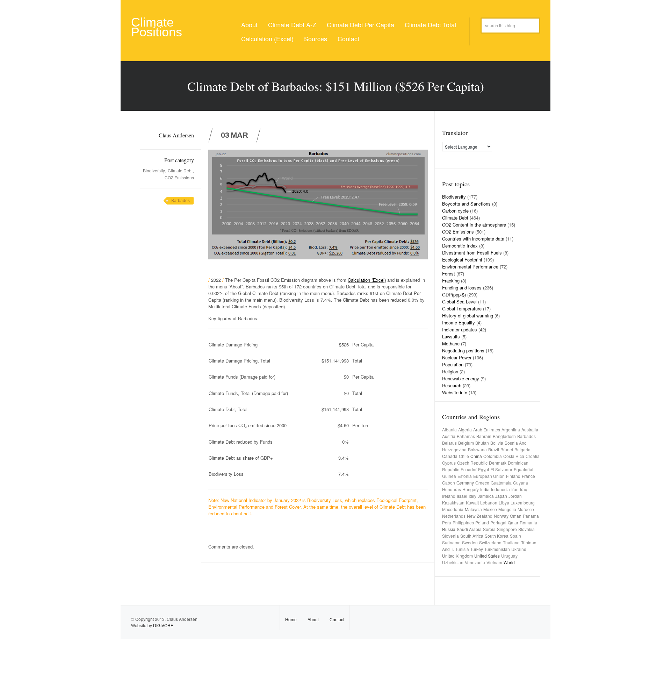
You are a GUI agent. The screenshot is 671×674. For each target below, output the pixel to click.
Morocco (526, 509)
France (528, 476)
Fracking (451, 280)
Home (291, 619)
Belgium (466, 443)
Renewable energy (460, 378)
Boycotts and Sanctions (466, 203)
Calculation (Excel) (267, 38)
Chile (464, 456)
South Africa (471, 536)
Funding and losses (462, 287)
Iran (515, 489)
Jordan (515, 496)
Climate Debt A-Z (292, 24)
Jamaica (486, 496)
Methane (451, 343)
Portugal (498, 522)
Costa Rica (513, 456)
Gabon (448, 483)
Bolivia (496, 443)
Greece (482, 483)
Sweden (470, 542)
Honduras (451, 489)
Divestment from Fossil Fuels (472, 252)
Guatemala (501, 483)
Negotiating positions (463, 350)
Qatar (513, 522)
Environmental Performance (470, 266)
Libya (504, 502)
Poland (482, 522)
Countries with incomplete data (473, 238)
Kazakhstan (453, 502)
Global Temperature (462, 308)
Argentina (511, 429)
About (249, 24)
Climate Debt (180, 170)
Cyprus (449, 463)
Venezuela (475, 562)
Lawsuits (451, 336)
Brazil (493, 449)
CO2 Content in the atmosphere (474, 224)
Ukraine (518, 549)
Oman (515, 516)
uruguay (509, 556)
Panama (531, 516)
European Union (489, 476)
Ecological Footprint (462, 259)
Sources (315, 38)
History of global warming (467, 315)
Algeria (465, 429)
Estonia (464, 476)
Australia (529, 429)
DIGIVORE (163, 625)
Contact (348, 38)
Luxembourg (523, 502)
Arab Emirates (486, 429)
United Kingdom (457, 556)
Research (451, 385)
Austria (448, 436)
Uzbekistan (452, 562)
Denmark (497, 463)
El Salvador (501, 469)
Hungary (470, 489)
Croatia (533, 456)
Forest (448, 273)
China (476, 456)
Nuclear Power (456, 357)
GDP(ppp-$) (454, 294)
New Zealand (479, 516)
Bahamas (466, 436)
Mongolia (507, 509)
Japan (501, 496)
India (485, 489)
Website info (454, 392)
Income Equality (458, 322)
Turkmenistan (497, 549)
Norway (501, 516)
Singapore (507, 529)
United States (487, 556)
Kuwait (472, 502)
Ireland (448, 496)
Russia (448, 529)
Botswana (477, 449)
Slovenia (450, 536)
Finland (513, 476)
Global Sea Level (459, 301)
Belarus (449, 443)
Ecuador (469, 469)
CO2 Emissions (179, 177)
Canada (449, 456)
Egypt (483, 469)
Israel (462, 496)
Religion (450, 371)
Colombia (492, 456)
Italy (472, 496)
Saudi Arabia (469, 529)
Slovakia (526, 529)
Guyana (520, 483)
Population (452, 364)
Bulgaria (522, 449)
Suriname (451, 542)
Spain (515, 536)
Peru (446, 522)
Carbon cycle (455, 210)
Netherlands (454, 516)
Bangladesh (504, 436)
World (509, 562)
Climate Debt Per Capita (360, 24)
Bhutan (482, 443)
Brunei (506, 449)
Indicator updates (459, 329)
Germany (465, 483)
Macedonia (452, 509)
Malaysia (473, 509)
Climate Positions (156, 27)
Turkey (476, 549)
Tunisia (462, 549)
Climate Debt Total (430, 24)
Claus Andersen (176, 135)
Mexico (490, 509)
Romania (528, 522)
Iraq (523, 489)
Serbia (489, 529)
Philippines (463, 522)
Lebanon (488, 502)
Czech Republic (472, 463)
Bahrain (483, 436)
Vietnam (494, 562)
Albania (449, 429)
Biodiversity (154, 170)
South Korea (496, 536)
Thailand (511, 542)
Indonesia (500, 489)
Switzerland (490, 542)
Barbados (180, 200)
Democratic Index (460, 245)
